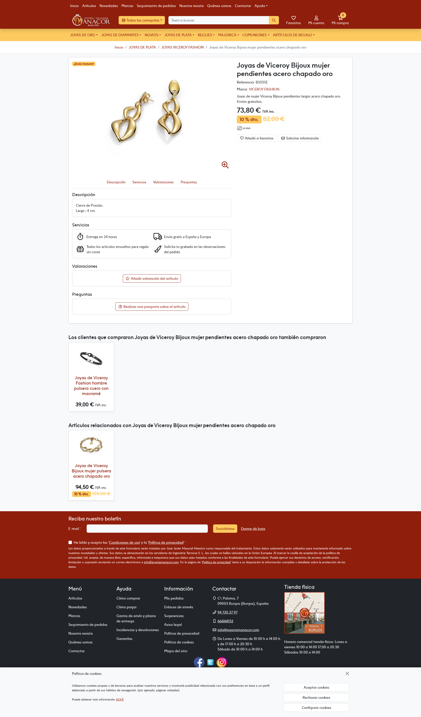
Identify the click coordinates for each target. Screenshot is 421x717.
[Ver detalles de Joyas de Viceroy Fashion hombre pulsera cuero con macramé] (91, 358)
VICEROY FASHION (264, 89)
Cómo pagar (126, 607)
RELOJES (205, 35)
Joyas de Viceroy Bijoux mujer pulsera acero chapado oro (91, 471)
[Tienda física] (304, 612)
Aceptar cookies (316, 687)
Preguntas (189, 182)
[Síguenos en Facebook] (199, 662)
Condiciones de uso (124, 542)
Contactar (243, 6)
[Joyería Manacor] (91, 20)
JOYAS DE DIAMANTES (120, 35)
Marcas (127, 6)
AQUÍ (119, 699)
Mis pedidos (174, 598)
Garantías (124, 638)
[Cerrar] (347, 673)
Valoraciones (163, 182)
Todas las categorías (142, 20)
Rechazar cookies (316, 697)
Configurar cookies (316, 707)
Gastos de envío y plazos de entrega (136, 618)
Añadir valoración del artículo (154, 278)
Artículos (89, 6)
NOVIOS (151, 35)
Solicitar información (302, 138)
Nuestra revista (191, 6)
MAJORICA (227, 35)
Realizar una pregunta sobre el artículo (154, 306)
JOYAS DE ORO (82, 35)
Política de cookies (179, 642)
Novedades (109, 6)
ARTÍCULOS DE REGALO (292, 35)
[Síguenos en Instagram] (222, 662)
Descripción (116, 182)
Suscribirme (225, 528)
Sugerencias (174, 616)
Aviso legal (173, 624)
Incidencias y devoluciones (137, 630)
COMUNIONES (255, 35)
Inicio (74, 6)
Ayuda (260, 6)
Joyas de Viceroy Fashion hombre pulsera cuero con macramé (91, 385)
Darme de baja (253, 528)
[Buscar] (274, 20)
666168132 (225, 621)
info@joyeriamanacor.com (161, 562)
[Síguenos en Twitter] (210, 662)
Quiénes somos (219, 6)
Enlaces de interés (178, 607)
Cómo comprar (128, 598)
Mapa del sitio (175, 651)
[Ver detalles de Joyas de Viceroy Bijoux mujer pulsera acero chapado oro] (91, 445)
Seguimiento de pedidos (156, 6)
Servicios (139, 182)
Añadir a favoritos (258, 138)
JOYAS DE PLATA (178, 35)
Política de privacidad (166, 542)
